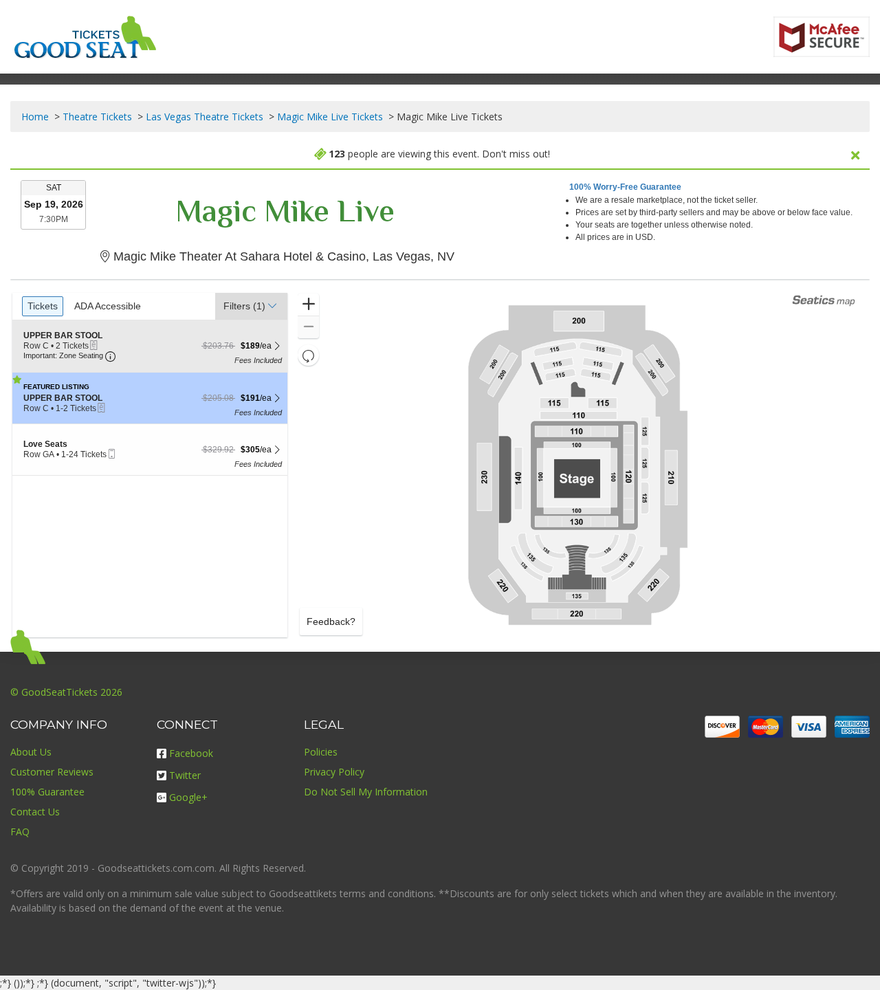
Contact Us (35, 811)
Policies (321, 751)
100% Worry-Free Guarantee (625, 187)
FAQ (20, 831)
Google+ (188, 797)
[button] (251, 306)
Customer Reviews (52, 771)
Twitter (185, 775)
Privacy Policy (334, 771)
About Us (31, 751)
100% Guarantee (47, 791)
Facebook (191, 753)
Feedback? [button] (331, 621)
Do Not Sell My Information (366, 791)
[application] (577, 465)
